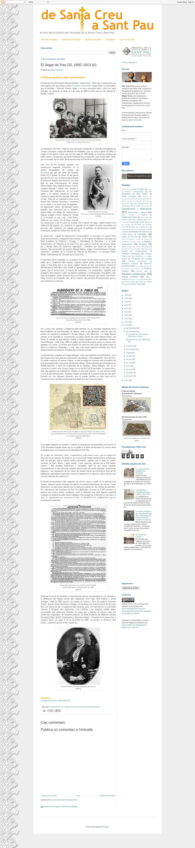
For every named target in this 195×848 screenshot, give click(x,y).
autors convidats (135, 120)
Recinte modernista (78, 707)
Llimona (146, 239)
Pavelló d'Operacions (142, 249)
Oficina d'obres (127, 246)
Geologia (127, 224)
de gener (130, 376)
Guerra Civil (145, 229)
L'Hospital (141, 234)
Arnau (150, 189)
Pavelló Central (127, 249)
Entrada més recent (49, 796)
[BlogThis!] (51, 710)
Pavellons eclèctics (130, 264)
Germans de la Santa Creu (139, 227)
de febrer (130, 373)
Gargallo (141, 222)
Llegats (67, 707)
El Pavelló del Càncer (141, 536)
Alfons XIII (125, 189)
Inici (78, 796)
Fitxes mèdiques (137, 220)
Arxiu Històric (142, 194)
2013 (126, 322)
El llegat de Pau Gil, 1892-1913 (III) (55, 701)
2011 (126, 380)
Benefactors (126, 199)
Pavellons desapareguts (137, 261)
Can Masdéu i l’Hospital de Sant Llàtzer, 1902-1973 (143, 492)
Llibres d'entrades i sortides (131, 239)
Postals (137, 268)
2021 (126, 295)
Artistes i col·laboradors (134, 191)
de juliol (129, 356)
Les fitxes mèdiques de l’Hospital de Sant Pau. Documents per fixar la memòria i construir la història (144, 515)
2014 (126, 318)
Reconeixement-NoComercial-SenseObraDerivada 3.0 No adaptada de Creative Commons (136, 611)
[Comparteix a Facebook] (56, 710)
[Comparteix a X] (54, 710)
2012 (126, 325)
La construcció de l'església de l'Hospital (142, 471)
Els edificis (110, 39)
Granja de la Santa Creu (130, 229)
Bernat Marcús (137, 199)
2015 (126, 315)
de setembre (131, 349)
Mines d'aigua (136, 241)
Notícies (142, 244)
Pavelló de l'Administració (134, 251)
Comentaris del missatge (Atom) (65, 800)
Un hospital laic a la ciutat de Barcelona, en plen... (137, 335)
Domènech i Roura (137, 212)
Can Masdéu (137, 201)
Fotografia (132, 222)
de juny (129, 359)
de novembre (131, 331)
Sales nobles (147, 279)
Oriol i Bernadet (142, 246)
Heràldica (135, 232)
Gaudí (150, 222)
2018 (126, 305)
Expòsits (125, 220)
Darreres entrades (49, 39)
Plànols (127, 268)
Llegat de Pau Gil (56, 707)
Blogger (106, 827)
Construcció (126, 206)
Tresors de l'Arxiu (127, 39)
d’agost (129, 353)
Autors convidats (129, 196)
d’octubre (130, 346)
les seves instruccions (81, 86)
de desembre (131, 328)
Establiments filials (93, 39)
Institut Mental (127, 234)
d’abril (129, 366)
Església (144, 215)
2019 (126, 302)
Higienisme (145, 232)
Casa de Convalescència (139, 203)
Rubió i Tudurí (135, 279)
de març (129, 369)
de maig (129, 363)
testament (45, 173)
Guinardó (125, 232)
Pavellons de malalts (141, 258)
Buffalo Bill (125, 201)
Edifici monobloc (128, 215)
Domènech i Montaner (137, 208)
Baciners (145, 196)
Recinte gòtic (142, 271)
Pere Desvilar (139, 266)
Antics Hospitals (138, 189)
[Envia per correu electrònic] (48, 710)
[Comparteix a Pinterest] (59, 710)
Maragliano (125, 241)
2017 (126, 308)
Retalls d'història (93, 707)
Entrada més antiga (107, 796)
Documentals (145, 206)
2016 (126, 312)
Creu (135, 206)
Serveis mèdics (129, 282)
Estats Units (145, 217)
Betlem (147, 199)
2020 (126, 298)
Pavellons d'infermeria (131, 254)
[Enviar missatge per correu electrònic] (44, 711)
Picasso (149, 266)
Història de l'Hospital (71, 39)
